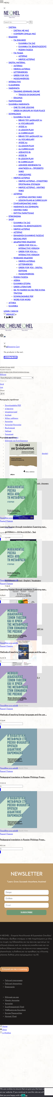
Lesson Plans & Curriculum (32, 200)
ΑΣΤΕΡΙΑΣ (18, 194)
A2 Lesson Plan (26, 146)
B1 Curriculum (25, 162)
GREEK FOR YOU (21, 76)
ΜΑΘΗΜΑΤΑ (14, 88)
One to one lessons (24, 108)
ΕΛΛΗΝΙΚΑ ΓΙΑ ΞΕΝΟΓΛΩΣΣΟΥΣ (32, 47)
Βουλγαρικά (10, 428)
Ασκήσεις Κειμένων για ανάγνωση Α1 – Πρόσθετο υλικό (31, 168)
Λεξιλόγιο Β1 (24, 152)
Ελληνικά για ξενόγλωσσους (16, 441)
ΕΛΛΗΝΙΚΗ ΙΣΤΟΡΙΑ (22, 284)
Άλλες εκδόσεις (11, 418)
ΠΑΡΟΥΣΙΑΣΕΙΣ (15, 101)
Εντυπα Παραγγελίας (13, 1013)
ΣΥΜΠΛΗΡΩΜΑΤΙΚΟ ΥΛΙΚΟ (25, 204)
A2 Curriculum (26, 149)
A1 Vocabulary (26, 124)
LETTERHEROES (21, 72)
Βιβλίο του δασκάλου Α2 (30, 136)
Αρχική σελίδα (5, 367)
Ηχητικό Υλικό (11, 1016)
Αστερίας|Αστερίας (13, 425)
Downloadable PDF (13, 406)
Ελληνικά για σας (26, 43)
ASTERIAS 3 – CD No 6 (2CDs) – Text (20, 532)
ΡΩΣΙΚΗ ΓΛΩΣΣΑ (25, 50)
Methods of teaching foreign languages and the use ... (23, 652)
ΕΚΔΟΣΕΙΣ (13, 37)
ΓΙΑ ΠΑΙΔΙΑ (18, 53)
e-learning (9, 409)
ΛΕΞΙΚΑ (17, 280)
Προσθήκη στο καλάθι (9, 518)
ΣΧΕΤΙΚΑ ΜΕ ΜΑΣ (21, 31)
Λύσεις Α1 (22, 127)
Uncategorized (11, 412)
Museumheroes (26, 274)
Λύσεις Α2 (22, 143)
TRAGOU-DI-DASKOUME (29, 95)
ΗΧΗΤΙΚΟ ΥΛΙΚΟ (21, 210)
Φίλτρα (3, 375)
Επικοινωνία (10, 987)
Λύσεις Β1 (22, 156)
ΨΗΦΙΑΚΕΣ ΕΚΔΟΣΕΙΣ (23, 258)
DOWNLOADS (15, 114)
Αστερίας (22, 56)
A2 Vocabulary (26, 140)
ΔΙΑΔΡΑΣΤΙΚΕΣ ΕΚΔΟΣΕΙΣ (25, 242)
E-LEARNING (14, 85)
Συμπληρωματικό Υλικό (14, 1007)
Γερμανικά (9, 434)
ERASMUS (18, 98)
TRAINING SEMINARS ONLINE (27, 92)
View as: (3, 381)
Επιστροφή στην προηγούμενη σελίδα (14, 372)
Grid (2, 384)
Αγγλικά (8, 415)
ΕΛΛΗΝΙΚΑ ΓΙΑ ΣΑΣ (22, 117)
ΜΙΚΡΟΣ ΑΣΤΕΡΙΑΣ (26, 59)
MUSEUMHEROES (21, 79)
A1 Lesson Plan (26, 130)
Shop (13, 367)
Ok (23, 1095)
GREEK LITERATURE (22, 287)
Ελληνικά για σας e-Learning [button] (14, 969)
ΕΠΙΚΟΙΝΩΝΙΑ (15, 216)
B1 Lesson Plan (25, 159)
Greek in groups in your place (29, 111)
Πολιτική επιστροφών (14, 980)
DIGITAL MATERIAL (17, 63)
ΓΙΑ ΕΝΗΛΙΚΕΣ (20, 40)
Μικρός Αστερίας (12, 1000)
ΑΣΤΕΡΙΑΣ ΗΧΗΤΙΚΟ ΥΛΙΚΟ (30, 197)
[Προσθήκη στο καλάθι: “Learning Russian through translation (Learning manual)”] (0, 539)
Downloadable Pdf (23, 297)
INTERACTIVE (15, 82)
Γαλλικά (8, 431)
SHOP (11, 220)
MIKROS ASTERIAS (22, 69)
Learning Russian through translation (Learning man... (23, 527)
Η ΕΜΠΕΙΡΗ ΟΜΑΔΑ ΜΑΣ (25, 34)
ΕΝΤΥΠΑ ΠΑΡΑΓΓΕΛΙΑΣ (24, 213)
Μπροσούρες (24, 175)
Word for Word (22, 300)
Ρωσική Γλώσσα (6, 521)
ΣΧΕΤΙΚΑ (12, 27)
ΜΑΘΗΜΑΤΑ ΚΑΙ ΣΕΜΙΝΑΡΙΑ (26, 207)
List (1, 387)
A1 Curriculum (26, 133)
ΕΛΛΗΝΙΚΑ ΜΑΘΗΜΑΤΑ (19, 104)
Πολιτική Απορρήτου (13, 984)
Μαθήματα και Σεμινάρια (15, 1010)
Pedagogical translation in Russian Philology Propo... (22, 777)
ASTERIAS (18, 66)
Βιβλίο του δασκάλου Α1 (30, 120)
